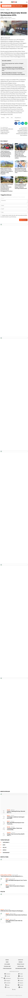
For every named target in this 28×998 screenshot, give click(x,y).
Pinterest (8, 976)
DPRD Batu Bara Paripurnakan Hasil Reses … (16, 915)
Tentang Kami (7, 966)
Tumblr (21, 976)
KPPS (7, 117)
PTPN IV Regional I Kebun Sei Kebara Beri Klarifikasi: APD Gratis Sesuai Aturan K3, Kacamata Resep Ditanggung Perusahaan (7, 188)
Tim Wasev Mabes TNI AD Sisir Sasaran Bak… (14, 829)
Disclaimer (7, 964)
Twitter (21, 974)
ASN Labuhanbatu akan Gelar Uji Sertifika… (14, 921)
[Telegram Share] (22, 123)
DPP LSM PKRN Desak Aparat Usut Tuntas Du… (15, 823)
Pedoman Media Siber (20, 968)
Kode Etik (20, 959)
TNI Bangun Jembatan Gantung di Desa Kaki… (15, 817)
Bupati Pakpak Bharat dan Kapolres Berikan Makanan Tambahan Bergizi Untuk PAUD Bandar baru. (13, 69)
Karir (7, 962)
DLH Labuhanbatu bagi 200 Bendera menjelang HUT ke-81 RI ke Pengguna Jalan (21, 170)
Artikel (2, 874)
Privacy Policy (20, 964)
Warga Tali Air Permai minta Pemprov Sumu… (15, 886)
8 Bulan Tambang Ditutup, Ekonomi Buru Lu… (16, 812)
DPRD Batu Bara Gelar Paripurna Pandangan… (12, 911)
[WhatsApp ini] (25, 123)
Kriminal (9, 832)
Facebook (8, 974)
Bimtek (2, 117)
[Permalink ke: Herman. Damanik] (2, 18)
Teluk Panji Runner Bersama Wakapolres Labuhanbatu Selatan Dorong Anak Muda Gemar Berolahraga (6, 154)
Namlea (4, 850)
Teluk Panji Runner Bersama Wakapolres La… (12, 876)
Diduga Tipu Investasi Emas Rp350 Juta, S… (15, 834)
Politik (2, 909)
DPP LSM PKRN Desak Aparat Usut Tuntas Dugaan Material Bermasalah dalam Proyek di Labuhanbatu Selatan (20, 155)
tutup (2, 977)
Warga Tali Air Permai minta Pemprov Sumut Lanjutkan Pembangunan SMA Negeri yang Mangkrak (7, 171)
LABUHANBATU (6, 842)
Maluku (8, 809)
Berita (8, 815)
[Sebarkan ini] (15, 123)
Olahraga (9, 874)
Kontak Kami (21, 966)
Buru (4, 845)
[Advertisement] (14, 939)
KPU (12, 117)
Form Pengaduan (7, 968)
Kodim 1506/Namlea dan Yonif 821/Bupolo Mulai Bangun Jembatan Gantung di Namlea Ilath (21, 186)
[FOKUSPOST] (14, 2)
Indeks (7, 959)
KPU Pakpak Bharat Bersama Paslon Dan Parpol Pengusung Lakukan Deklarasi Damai (7, 130)
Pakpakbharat (18, 117)
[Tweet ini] (19, 123)
